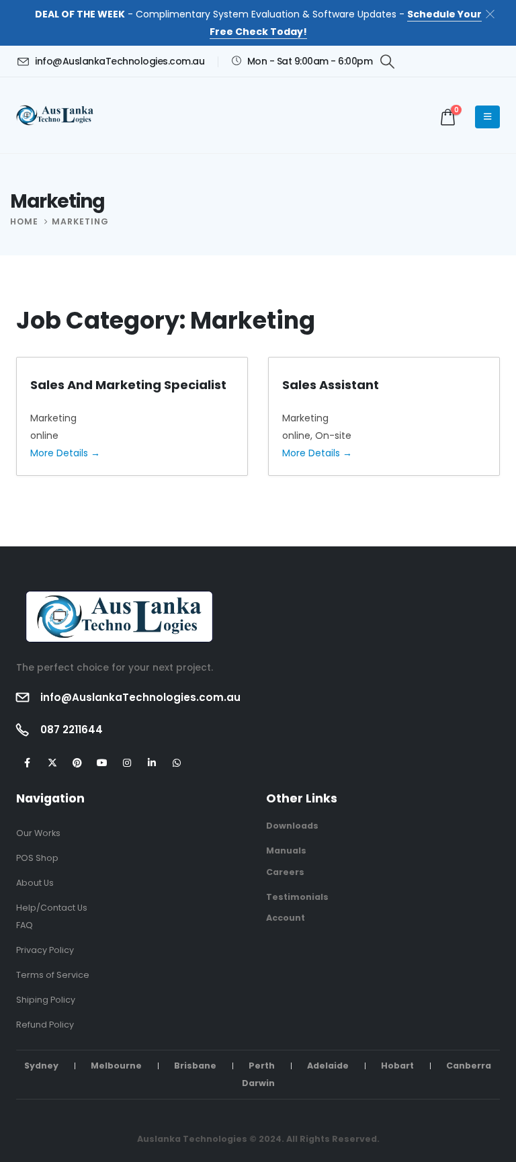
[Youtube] (102, 763)
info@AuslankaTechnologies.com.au (140, 697)
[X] (52, 763)
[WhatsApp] (176, 763)
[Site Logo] (57, 115)
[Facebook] (27, 763)
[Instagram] (127, 763)
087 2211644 (71, 729)
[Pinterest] (77, 763)
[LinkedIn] (151, 763)
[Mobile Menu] (487, 117)
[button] (387, 62)
